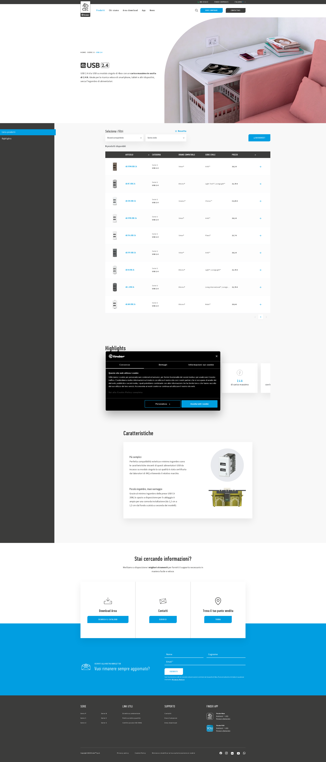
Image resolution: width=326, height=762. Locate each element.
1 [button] (260, 317)
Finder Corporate (221, 2)
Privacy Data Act (223, 719)
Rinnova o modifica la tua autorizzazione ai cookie (173, 753)
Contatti (168, 713)
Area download (130, 10)
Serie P (83, 713)
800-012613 (204, 2)
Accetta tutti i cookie (199, 404)
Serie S (104, 723)
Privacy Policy (178, 680)
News (152, 10)
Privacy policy (123, 753)
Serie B (104, 713)
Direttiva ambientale (131, 713)
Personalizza (161, 404)
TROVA (218, 619)
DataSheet (260, 138)
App (144, 10)
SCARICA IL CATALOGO (107, 619)
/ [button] (239, 2)
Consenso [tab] (124, 365)
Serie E (104, 718)
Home (83, 52)
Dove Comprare (211, 10)
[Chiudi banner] (217, 356)
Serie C (83, 718)
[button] (27, 132)
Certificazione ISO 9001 (132, 723)
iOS (226, 716)
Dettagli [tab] (163, 365)
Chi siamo (114, 10)
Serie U (91, 52)
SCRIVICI (163, 619)
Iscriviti (174, 671)
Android (219, 716)
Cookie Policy (140, 753)
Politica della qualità (131, 718)
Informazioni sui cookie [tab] (201, 365)
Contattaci (235, 10)
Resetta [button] (182, 131)
